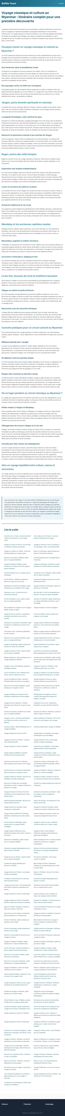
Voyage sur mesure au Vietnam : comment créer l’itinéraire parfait (16, 741)
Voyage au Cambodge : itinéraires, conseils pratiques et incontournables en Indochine (47, 565)
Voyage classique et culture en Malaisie (16, 746)
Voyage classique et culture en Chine (15, 733)
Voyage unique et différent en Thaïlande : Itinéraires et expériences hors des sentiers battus (17, 816)
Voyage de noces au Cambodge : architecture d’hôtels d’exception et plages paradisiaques (46, 993)
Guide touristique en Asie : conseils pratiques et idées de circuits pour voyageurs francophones (47, 842)
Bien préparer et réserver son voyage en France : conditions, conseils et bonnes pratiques (46, 922)
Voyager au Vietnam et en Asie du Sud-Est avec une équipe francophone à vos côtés (46, 674)
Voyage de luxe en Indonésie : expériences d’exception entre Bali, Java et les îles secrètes (17, 616)
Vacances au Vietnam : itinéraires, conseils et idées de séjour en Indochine (47, 713)
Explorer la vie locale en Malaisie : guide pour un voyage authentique (16, 559)
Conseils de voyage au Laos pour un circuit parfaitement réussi (47, 580)
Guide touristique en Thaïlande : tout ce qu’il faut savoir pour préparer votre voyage (47, 719)
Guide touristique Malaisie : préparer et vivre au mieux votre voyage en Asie (17, 975)
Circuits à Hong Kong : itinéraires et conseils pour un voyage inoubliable (17, 713)
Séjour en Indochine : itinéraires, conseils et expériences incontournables (17, 1062)
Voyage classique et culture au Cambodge (17, 894)
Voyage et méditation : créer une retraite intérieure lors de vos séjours (16, 968)
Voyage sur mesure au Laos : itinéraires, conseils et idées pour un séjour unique (46, 823)
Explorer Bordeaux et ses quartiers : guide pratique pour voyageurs (46, 645)
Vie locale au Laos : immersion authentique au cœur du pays (17, 632)
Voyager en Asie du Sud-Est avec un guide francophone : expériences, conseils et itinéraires (46, 688)
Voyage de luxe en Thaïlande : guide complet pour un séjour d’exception (47, 574)
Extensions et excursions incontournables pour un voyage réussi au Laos (46, 886)
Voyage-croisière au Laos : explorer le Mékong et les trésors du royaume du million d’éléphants (47, 1015)
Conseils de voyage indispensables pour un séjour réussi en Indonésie (17, 849)
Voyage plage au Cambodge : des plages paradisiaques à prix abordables (46, 734)
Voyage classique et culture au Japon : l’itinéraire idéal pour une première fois (45, 680)
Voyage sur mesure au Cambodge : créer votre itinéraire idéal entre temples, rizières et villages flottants (47, 764)
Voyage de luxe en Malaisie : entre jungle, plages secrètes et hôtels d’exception (46, 747)
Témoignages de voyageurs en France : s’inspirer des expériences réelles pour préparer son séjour (45, 696)
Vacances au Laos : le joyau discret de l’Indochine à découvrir (15, 593)
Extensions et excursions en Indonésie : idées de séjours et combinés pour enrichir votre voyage (17, 625)
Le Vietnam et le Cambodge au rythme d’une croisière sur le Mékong (17, 1083)
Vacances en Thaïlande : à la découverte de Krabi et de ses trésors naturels (47, 901)
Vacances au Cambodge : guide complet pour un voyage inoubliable (16, 841)
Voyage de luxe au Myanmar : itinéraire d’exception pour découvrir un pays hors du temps (17, 705)
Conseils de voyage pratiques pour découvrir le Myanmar (47, 784)
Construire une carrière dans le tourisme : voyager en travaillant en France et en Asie (46, 962)
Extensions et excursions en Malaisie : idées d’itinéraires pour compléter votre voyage (17, 587)
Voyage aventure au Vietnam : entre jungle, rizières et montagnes (17, 873)
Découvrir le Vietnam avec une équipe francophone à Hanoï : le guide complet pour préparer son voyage (17, 785)
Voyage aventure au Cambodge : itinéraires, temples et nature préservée (47, 929)
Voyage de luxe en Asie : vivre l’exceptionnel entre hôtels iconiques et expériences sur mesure (17, 887)
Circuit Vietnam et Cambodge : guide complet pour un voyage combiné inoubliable (15, 824)
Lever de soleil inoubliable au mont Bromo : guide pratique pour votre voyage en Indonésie (17, 1076)
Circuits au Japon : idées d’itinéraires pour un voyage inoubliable (17, 728)
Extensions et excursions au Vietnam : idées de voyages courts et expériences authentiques (47, 794)
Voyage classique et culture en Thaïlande (16, 1013)
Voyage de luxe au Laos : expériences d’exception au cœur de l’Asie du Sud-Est (46, 704)
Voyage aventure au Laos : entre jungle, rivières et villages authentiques (45, 741)
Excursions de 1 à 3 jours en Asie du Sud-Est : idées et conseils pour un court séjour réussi (17, 538)
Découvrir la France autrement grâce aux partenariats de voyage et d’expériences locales (46, 850)
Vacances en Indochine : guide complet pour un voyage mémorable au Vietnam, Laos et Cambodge (47, 601)
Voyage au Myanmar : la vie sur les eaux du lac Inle (47, 1068)
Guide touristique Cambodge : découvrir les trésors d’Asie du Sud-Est (17, 801)
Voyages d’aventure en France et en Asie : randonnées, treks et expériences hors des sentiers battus (17, 794)
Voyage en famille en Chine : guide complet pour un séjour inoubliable (17, 652)
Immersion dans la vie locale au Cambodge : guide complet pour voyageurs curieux (17, 771)
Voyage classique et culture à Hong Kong (16, 1022)
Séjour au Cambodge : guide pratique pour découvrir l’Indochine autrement (46, 552)
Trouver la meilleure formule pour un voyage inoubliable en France (47, 908)
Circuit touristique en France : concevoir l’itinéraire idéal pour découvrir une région (16, 680)
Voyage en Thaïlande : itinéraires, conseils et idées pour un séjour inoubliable (47, 771)
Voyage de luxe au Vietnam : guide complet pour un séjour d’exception (17, 858)
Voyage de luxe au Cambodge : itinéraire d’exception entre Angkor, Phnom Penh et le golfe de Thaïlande (17, 1048)
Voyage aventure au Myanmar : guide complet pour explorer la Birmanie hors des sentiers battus (47, 755)
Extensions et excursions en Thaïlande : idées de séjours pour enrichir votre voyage (17, 762)
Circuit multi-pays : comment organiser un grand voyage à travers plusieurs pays (16, 949)
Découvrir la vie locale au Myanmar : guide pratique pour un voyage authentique (17, 962)
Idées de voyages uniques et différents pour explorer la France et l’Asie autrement (47, 632)
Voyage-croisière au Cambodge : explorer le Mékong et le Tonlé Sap (47, 587)
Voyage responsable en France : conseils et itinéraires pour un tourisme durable (47, 639)
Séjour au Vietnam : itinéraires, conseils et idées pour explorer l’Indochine (16, 908)
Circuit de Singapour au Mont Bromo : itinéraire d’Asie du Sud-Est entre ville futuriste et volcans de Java (45, 976)
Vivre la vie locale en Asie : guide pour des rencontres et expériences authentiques (46, 1007)
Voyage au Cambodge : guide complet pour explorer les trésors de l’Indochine (17, 645)
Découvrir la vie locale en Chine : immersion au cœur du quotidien (17, 1055)
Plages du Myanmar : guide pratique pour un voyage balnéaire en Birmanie (17, 658)
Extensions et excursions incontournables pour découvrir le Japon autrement (46, 1001)
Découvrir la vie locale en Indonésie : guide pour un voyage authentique (17, 639)
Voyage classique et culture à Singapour (46, 607)
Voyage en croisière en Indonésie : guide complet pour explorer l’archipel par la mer (46, 808)
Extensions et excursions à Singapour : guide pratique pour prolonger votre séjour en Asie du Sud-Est (17, 1032)
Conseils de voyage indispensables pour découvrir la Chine (46, 880)
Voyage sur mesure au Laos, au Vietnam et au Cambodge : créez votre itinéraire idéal (46, 546)
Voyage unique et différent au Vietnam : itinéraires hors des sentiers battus (16, 754)
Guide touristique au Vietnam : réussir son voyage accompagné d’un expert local (46, 814)
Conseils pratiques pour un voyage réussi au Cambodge (17, 574)
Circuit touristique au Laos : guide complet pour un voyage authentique (17, 600)
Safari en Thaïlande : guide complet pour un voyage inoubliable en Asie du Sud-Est (47, 968)
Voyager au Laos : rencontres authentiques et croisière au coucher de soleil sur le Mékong (17, 720)
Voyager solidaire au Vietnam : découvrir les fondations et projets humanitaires (17, 778)
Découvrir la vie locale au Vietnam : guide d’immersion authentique (16, 955)
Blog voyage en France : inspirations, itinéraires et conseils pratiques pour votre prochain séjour (46, 865)
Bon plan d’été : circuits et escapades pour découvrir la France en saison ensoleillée (46, 593)
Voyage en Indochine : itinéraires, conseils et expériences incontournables (47, 914)
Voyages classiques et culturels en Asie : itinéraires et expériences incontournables (16, 695)
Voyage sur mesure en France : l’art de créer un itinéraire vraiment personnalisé (17, 546)
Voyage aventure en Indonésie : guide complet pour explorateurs (15, 808)
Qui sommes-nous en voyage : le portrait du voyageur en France (17, 1068)
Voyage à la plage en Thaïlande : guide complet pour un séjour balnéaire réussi (16, 942)
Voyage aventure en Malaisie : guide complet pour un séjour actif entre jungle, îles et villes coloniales (47, 659)
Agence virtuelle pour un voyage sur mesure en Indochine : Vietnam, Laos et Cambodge (47, 1040)
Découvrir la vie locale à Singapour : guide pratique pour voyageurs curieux (17, 687)
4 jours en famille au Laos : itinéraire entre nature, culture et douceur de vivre (16, 674)
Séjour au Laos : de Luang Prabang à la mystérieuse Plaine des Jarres (45, 1062)
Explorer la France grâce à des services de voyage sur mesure (17, 936)
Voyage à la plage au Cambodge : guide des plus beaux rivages (47, 942)
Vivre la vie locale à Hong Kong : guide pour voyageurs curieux (47, 936)
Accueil (61, 3)
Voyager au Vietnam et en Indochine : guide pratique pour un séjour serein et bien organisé (47, 1024)
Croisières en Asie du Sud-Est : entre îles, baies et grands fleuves (16, 880)
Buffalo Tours (9, 3)
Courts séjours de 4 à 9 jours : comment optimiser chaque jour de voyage (46, 537)
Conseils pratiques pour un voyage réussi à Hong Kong (47, 559)
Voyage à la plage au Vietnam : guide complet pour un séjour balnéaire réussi (45, 949)
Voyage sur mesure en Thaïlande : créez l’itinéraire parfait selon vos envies (46, 667)
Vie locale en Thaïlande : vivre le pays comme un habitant (45, 858)
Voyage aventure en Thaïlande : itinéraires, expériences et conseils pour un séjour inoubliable (46, 985)
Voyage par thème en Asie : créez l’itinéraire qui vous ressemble (47, 1031)
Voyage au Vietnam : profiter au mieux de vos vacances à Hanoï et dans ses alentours (47, 778)
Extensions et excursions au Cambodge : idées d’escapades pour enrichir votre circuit (47, 652)
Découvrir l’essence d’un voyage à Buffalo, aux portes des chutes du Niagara (46, 1047)
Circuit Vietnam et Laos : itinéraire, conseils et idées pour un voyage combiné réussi (17, 1001)
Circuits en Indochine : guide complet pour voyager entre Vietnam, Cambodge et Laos (17, 1007)
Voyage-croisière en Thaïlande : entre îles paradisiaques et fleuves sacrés (46, 1055)
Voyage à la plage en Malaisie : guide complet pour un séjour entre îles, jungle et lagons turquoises (17, 566)
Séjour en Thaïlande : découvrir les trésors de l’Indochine (46, 873)
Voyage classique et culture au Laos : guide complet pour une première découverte (17, 984)
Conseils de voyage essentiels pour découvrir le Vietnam (14, 864)
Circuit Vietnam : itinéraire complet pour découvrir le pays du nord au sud (16, 580)
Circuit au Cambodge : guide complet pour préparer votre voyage (17, 929)
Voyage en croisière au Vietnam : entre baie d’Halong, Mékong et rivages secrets (17, 552)
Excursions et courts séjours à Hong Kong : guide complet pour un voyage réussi (17, 914)
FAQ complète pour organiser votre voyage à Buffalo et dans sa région (17, 608)
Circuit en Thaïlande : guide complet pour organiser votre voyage (16, 921)
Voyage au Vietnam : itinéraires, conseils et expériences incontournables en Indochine (17, 1040)
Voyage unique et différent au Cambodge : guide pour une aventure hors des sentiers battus (46, 625)
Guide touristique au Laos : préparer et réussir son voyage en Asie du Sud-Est (45, 895)
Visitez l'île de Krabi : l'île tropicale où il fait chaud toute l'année (47, 801)
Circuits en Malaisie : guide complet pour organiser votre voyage (46, 615)
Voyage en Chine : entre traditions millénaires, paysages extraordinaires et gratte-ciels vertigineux (46, 833)
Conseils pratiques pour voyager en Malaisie (47, 727)
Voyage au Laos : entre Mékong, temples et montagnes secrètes (17, 667)
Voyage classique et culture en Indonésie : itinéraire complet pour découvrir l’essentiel (17, 901)
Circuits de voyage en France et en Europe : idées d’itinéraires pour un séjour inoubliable (47, 955)
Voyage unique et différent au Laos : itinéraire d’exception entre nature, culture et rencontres (17, 833)
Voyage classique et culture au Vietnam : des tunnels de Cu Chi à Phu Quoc (47, 1075)
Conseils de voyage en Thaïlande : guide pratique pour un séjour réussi (16, 992)
